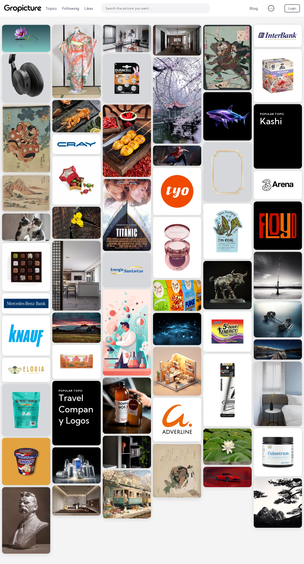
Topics (51, 8)
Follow (278, 158)
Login (292, 8)
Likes (88, 8)
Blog (254, 8)
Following (70, 8)
